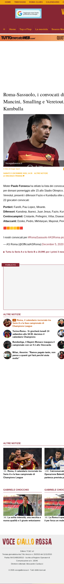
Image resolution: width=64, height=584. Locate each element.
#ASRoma (54, 237)
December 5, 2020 (53, 244)
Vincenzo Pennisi (13, 176)
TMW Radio (20, 2)
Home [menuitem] (12, 29)
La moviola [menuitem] (41, 29)
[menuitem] (4, 29)
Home (8, 2)
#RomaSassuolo (37, 237)
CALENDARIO (52, 2)
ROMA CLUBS (36, 2)
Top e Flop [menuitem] (26, 29)
